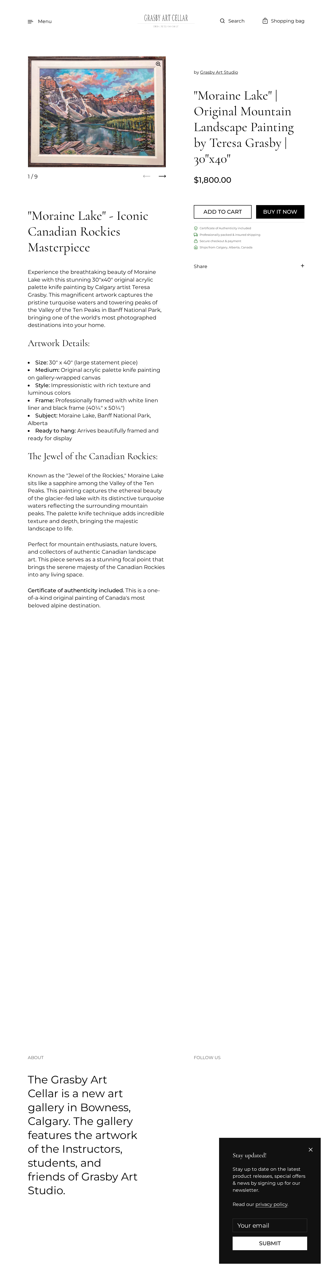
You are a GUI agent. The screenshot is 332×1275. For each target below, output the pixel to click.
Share (200, 266)
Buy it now (280, 211)
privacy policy (271, 1204)
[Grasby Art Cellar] (166, 21)
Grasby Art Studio (219, 72)
